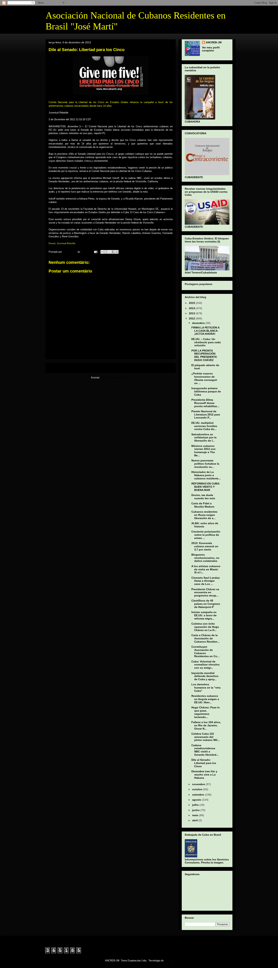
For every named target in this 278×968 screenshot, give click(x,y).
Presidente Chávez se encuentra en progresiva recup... (205, 592)
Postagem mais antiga (158, 368)
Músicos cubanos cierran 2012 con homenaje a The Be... (203, 450)
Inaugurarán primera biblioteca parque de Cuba (206, 391)
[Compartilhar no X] (109, 252)
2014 (192, 308)
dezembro (199, 322)
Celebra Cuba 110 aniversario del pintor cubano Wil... (205, 737)
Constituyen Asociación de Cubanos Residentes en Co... (205, 651)
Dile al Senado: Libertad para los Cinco (203, 763)
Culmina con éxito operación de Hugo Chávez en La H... (205, 627)
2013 (192, 313)
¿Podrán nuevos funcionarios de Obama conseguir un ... (204, 378)
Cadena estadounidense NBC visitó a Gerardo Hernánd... (205, 750)
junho (196, 810)
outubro (197, 789)
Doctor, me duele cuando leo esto (203, 497)
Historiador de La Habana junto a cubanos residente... (206, 475)
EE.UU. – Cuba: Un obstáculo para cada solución (206, 342)
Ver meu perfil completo (211, 49)
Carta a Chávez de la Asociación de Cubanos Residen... (205, 638)
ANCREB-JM (214, 42)
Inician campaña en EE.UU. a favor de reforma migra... (204, 615)
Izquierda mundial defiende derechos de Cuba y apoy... (204, 676)
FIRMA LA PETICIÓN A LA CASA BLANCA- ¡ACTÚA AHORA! (205, 330)
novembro (199, 784)
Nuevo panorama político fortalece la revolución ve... (205, 463)
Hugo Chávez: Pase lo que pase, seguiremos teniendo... (205, 712)
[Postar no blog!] (106, 252)
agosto (197, 799)
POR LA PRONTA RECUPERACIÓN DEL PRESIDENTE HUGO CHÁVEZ (204, 355)
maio (195, 815)
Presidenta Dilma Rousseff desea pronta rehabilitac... (205, 403)
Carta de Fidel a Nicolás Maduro (202, 505)
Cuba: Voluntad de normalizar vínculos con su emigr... (205, 664)
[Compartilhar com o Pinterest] (117, 252)
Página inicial (111, 368)
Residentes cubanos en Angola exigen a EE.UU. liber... (205, 699)
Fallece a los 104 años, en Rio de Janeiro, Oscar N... (206, 725)
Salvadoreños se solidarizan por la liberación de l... (204, 437)
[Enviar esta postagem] (95, 251)
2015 (192, 302)
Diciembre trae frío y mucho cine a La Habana (204, 774)
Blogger (168, 960)
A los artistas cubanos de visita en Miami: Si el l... (205, 569)
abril (195, 820)
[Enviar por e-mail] (102, 252)
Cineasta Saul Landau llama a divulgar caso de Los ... (205, 581)
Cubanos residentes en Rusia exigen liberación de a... (204, 515)
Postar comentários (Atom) (115, 377)
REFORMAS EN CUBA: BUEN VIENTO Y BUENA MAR (205, 486)
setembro (198, 794)
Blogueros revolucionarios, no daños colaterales (205, 558)
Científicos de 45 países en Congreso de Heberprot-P (205, 604)
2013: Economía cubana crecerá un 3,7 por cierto (204, 546)
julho (196, 804)
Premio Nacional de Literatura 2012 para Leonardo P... (205, 414)
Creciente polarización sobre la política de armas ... (205, 535)
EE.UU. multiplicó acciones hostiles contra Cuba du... (204, 426)
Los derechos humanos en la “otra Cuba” (206, 687)
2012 (192, 318)
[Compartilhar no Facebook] (113, 252)
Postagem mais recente (64, 368)
